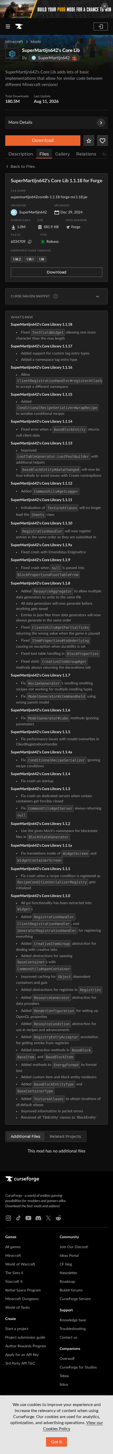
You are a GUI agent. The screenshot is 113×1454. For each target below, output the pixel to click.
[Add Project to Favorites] (89, 140)
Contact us (68, 1337)
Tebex (64, 1376)
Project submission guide (25, 1337)
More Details (20, 122)
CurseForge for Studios (78, 1367)
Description (20, 154)
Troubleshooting (73, 1329)
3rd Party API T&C (20, 1363)
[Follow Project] (102, 140)
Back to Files (23, 166)
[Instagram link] (8, 1218)
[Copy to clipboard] (30, 242)
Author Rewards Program (25, 1346)
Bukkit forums (71, 1290)
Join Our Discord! (74, 1247)
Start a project (16, 1329)
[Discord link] (38, 1218)
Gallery (62, 154)
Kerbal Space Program (23, 1290)
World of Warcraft (20, 1264)
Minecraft (14, 41)
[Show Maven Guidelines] (97, 296)
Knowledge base (73, 1320)
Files (44, 154)
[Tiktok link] (18, 1218)
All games (12, 1247)
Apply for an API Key (22, 1355)
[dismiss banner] (104, 6)
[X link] (48, 1218)
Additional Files (25, 1136)
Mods (35, 41)
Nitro (64, 1385)
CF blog (66, 1264)
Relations (86, 154)
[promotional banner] (56, 9)
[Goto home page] (19, 26)
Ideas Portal (69, 1256)
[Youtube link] (28, 1218)
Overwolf (67, 1359)
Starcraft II (14, 1282)
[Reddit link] (58, 1218)
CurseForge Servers (75, 1299)
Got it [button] (56, 1442)
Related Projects (65, 1136)
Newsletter (68, 1273)
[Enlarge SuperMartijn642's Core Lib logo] (12, 55)
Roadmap (67, 1282)
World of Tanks (17, 1308)
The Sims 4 (14, 1273)
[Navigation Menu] (8, 26)
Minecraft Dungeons (22, 1299)
